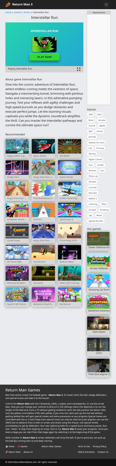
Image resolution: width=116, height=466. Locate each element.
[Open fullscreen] (79, 69)
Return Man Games (51, 446)
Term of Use (84, 446)
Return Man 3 (22, 4)
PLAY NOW (44, 57)
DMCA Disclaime (86, 452)
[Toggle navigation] (106, 5)
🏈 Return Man (13, 452)
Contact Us (102, 452)
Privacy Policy (99, 446)
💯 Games (22, 446)
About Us (28, 452)
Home (8, 12)
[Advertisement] (98, 59)
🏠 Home (9, 446)
